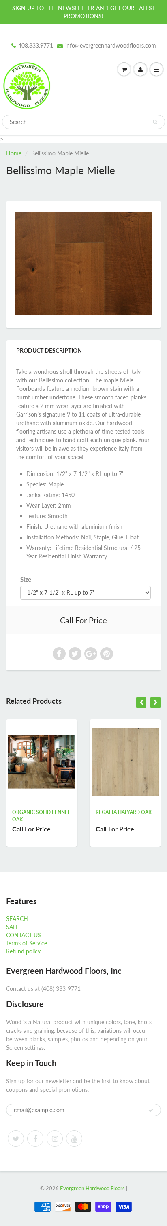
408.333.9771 (35, 45)
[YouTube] (74, 1138)
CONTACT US (23, 934)
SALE (12, 926)
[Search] (155, 122)
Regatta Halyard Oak (71, 812)
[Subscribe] (151, 1110)
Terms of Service (26, 943)
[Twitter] (16, 1138)
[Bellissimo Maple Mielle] (83, 263)
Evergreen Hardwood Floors (92, 1188)
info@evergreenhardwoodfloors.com (110, 45)
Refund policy (23, 951)
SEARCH (17, 918)
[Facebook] (35, 1138)
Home (13, 153)
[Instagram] (55, 1138)
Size (25, 579)
